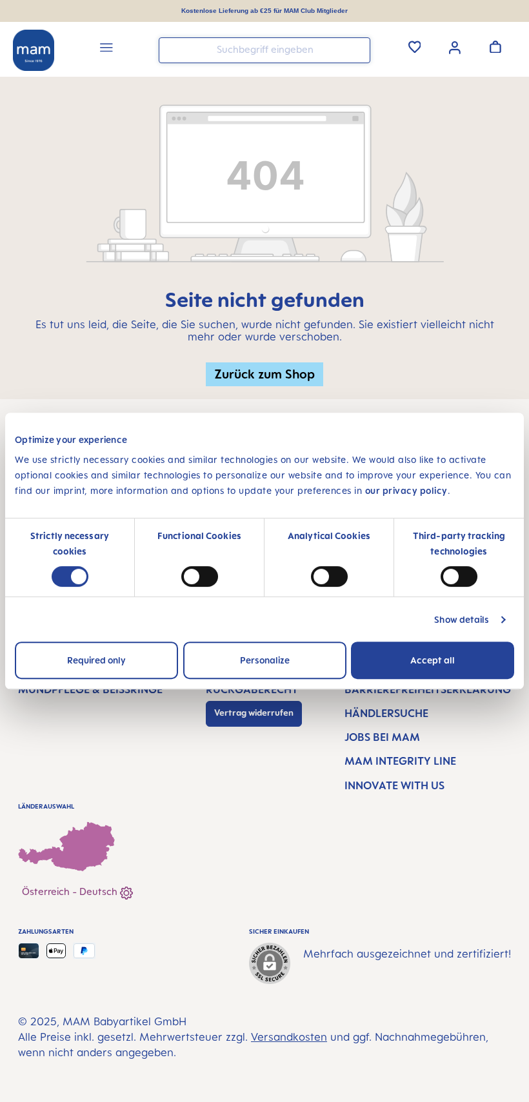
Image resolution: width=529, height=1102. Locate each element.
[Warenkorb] (495, 46)
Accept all (432, 659)
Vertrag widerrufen (254, 712)
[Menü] (106, 49)
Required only (96, 659)
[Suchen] (357, 49)
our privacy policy (406, 490)
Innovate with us (394, 785)
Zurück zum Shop (264, 373)
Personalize (265, 659)
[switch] (199, 576)
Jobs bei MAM (382, 737)
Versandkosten (289, 1036)
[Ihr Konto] (454, 46)
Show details (461, 619)
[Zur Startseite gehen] (33, 50)
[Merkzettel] (414, 46)
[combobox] (264, 50)
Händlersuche (386, 713)
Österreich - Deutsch (71, 891)
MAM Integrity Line (400, 760)
